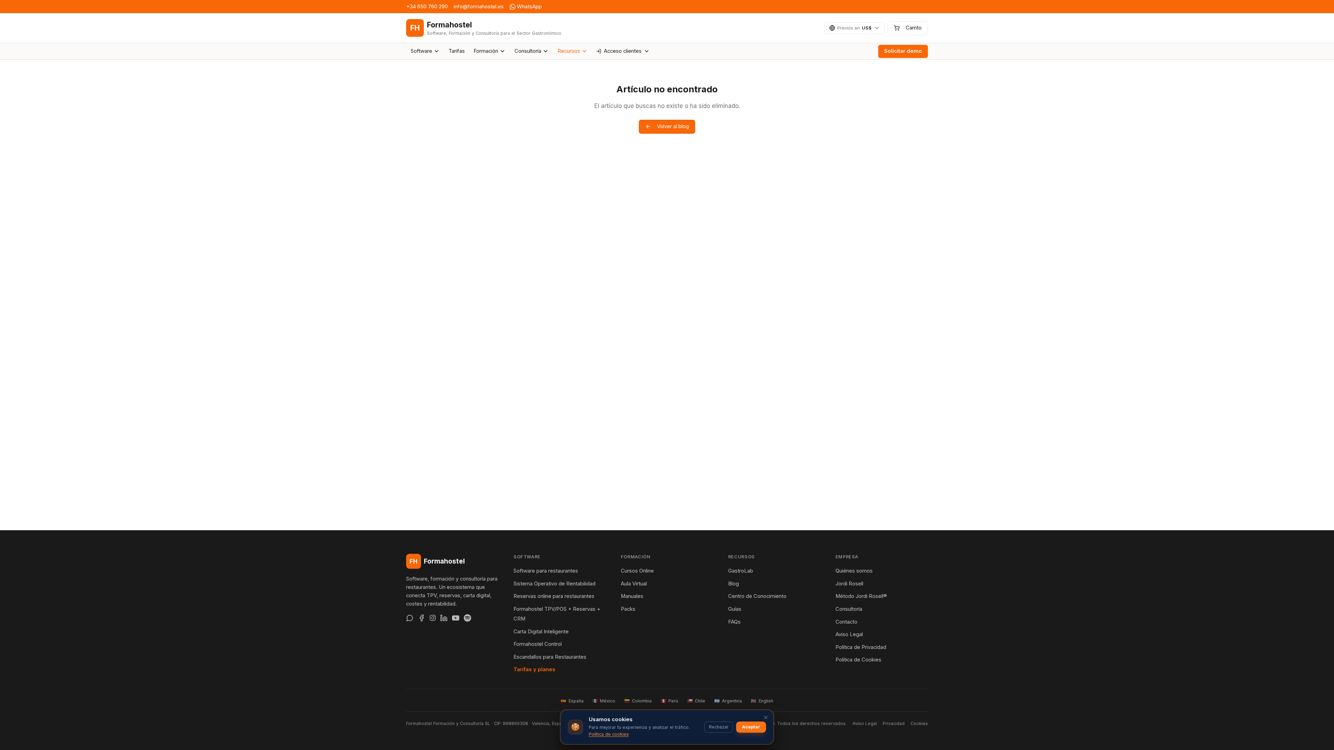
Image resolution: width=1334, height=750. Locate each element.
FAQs (734, 622)
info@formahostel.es (479, 6)
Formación (486, 51)
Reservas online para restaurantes (553, 596)
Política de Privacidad (860, 647)
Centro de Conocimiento (757, 596)
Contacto (846, 622)
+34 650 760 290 (427, 6)
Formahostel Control (537, 644)
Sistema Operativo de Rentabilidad (554, 584)
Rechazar (718, 727)
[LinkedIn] (443, 618)
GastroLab (740, 571)
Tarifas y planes (534, 669)
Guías (734, 609)
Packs (628, 609)
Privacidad (894, 723)
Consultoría (527, 51)
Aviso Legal (849, 634)
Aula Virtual (634, 584)
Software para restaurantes (545, 571)
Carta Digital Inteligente (541, 631)
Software (421, 51)
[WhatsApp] (409, 618)
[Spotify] (467, 618)
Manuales (632, 596)
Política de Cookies (858, 660)
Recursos (569, 51)
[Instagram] (433, 618)
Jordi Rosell (849, 584)
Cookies (919, 723)
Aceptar (751, 727)
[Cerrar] (766, 717)
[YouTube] (455, 618)
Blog (733, 584)
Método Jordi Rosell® (861, 596)
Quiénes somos (854, 571)
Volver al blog (673, 126)
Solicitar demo (903, 51)
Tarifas (456, 51)
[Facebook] (421, 618)
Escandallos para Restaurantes (549, 657)
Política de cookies (609, 734)
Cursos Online (637, 571)
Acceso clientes (623, 51)
